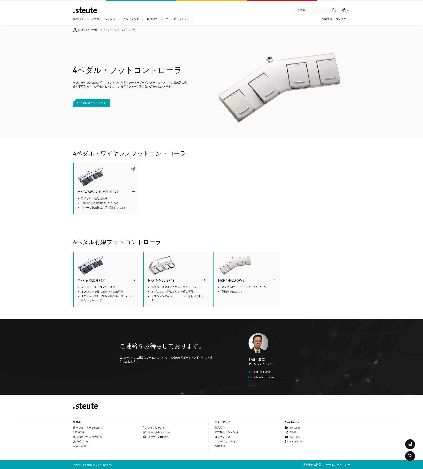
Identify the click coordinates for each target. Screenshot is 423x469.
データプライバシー (338, 464)
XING (293, 432)
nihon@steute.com (265, 377)
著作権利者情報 (312, 464)
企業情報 (219, 446)
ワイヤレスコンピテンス (91, 103)
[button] (87, 19)
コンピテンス (222, 437)
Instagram (296, 441)
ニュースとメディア (226, 441)
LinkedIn (295, 427)
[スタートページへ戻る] (85, 10)
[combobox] (312, 10)
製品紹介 (219, 427)
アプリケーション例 (226, 432)
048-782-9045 (262, 371)
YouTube (295, 437)
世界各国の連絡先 (158, 437)
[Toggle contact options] (410, 444)
